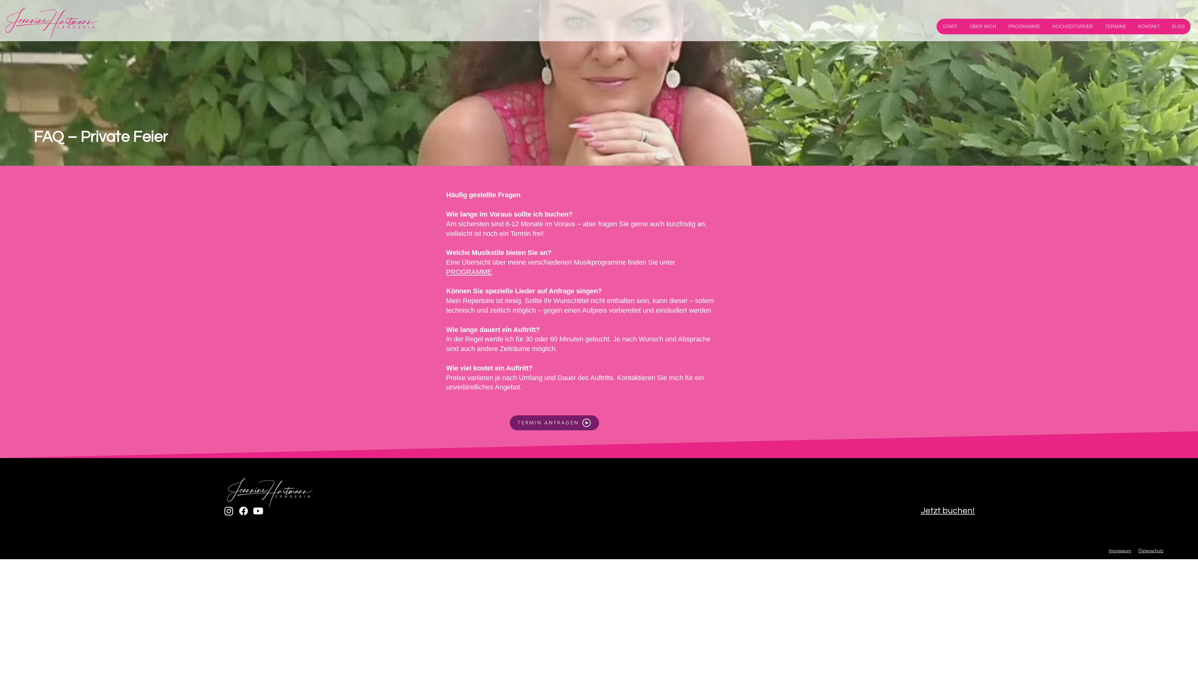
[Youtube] (258, 511)
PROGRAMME (469, 272)
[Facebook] (243, 511)
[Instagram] (229, 511)
